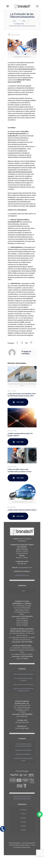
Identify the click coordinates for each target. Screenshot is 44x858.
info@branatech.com (22, 575)
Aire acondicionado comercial (23, 684)
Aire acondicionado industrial (23, 674)
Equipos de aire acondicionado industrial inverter (23, 690)
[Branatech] (22, 6)
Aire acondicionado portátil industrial (23, 679)
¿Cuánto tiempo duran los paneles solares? (22, 510)
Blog (23, 21)
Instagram (23, 818)
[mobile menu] (37, 6)
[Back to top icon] (39, 853)
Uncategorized (19, 24)
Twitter (23, 814)
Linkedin (23, 822)
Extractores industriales (23, 754)
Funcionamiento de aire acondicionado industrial (23, 745)
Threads (23, 826)
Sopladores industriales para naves (23, 759)
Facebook (23, 809)
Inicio (14, 21)
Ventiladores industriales (23, 750)
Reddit (23, 830)
